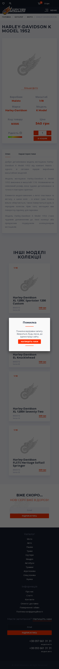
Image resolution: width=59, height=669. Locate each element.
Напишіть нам (29, 341)
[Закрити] (47, 321)
